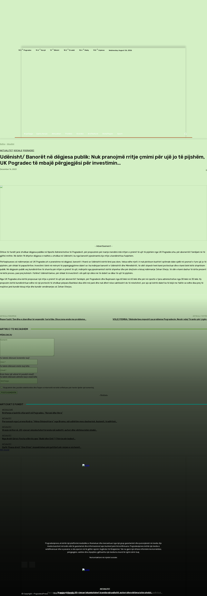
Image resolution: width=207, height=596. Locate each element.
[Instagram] (32, 565)
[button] (185, 134)
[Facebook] (24, 565)
